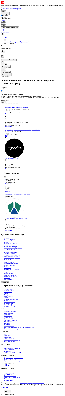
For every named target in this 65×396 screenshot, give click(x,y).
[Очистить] (3, 52)
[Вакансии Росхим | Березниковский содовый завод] (34, 208)
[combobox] (8, 48)
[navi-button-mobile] (2, 34)
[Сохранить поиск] (2, 56)
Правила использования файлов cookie (27, 9)
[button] (2, 29)
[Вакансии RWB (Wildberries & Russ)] (34, 148)
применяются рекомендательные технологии (32, 383)
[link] (3, 25)
